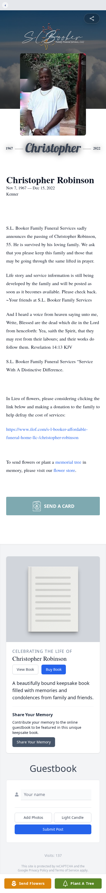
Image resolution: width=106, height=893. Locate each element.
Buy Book (53, 669)
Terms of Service (67, 870)
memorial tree (68, 462)
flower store (64, 470)
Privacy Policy (38, 870)
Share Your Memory (34, 742)
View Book (25, 669)
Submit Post (53, 829)
